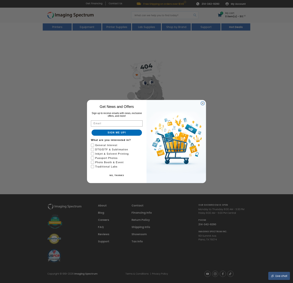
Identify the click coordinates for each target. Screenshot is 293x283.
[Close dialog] (202, 103)
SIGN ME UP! (117, 132)
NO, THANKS (117, 175)
